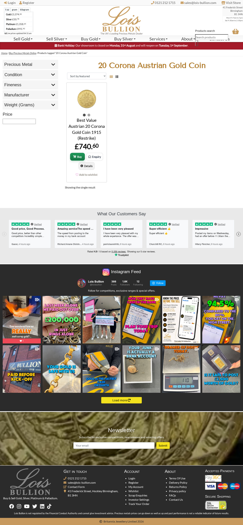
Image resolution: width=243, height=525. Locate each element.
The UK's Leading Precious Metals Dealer (122, 33)
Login (12, 3)
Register (28, 3)
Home (4, 53)
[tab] (7, 9)
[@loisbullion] (81, 283)
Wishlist (133, 491)
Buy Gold (89, 38)
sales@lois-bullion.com (82, 482)
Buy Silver (123, 38)
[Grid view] (111, 76)
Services (157, 38)
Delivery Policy (178, 482)
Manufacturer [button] (16, 94)
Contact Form (76, 486)
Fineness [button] (12, 84)
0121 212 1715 (77, 478)
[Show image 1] (84, 115)
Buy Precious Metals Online (22, 53)
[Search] (196, 43)
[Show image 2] (89, 115)
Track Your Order (138, 503)
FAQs (172, 495)
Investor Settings (138, 499)
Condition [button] (13, 74)
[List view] (116, 76)
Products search (205, 30)
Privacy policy (177, 491)
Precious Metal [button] (18, 64)
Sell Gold (22, 38)
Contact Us (176, 499)
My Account (135, 486)
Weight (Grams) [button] (19, 104)
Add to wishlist (88, 174)
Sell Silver (55, 38)
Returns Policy (178, 486)
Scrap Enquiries (137, 495)
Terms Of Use (177, 478)
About (187, 38)
